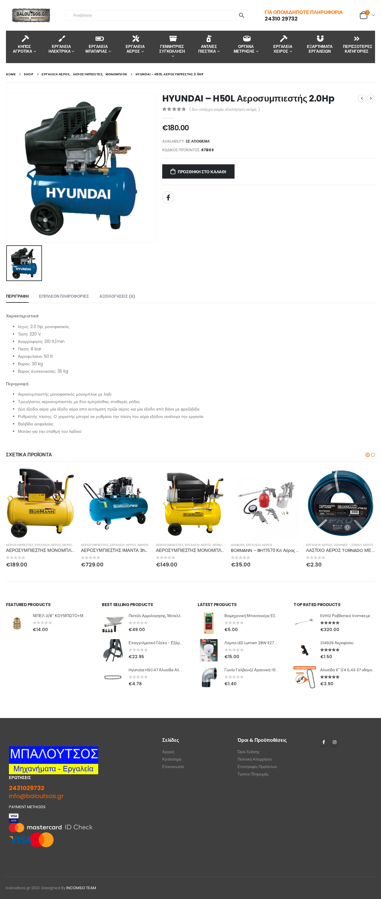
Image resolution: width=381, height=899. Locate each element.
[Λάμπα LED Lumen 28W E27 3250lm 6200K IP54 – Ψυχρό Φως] (209, 650)
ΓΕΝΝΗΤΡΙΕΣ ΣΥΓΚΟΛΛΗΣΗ (172, 49)
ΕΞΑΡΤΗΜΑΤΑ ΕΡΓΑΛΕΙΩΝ (319, 49)
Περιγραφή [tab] (17, 296)
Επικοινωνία (173, 767)
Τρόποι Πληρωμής (253, 774)
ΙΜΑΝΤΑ (143, 545)
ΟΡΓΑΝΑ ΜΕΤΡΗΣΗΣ (244, 49)
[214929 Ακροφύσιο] (304, 650)
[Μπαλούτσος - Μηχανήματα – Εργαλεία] (31, 15)
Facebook (168, 197)
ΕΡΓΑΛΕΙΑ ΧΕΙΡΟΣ (282, 49)
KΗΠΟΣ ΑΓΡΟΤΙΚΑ (22, 49)
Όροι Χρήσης (249, 752)
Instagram (334, 742)
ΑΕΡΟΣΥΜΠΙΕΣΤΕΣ (19, 545)
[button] (367, 454)
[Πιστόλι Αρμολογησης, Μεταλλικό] (113, 623)
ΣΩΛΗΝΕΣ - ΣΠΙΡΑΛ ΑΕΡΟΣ (353, 545)
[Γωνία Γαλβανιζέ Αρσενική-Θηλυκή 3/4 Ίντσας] (209, 677)
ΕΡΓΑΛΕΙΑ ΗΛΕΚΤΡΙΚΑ (60, 49)
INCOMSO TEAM (81, 888)
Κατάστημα (172, 759)
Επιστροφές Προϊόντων (257, 767)
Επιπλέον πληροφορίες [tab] (64, 296)
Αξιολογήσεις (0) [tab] (117, 296)
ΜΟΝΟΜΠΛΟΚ (73, 545)
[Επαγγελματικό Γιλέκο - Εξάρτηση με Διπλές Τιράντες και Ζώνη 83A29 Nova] (113, 650)
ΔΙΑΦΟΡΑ (238, 545)
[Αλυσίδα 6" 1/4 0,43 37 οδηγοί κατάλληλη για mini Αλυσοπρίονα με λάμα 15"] (304, 677)
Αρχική (168, 752)
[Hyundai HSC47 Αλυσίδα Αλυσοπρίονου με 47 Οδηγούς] (113, 677)
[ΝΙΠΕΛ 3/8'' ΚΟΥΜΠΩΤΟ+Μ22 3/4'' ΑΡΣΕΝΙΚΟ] (17, 623)
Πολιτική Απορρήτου (255, 759)
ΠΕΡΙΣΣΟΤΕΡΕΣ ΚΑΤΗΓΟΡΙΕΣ (357, 49)
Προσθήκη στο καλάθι (202, 172)
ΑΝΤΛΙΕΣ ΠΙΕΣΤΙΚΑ (207, 49)
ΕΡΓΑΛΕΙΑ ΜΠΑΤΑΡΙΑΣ (96, 49)
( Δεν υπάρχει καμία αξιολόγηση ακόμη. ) (224, 109)
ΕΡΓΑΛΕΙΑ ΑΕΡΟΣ (135, 49)
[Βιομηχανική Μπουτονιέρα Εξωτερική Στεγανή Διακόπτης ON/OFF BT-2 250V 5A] (209, 623)
